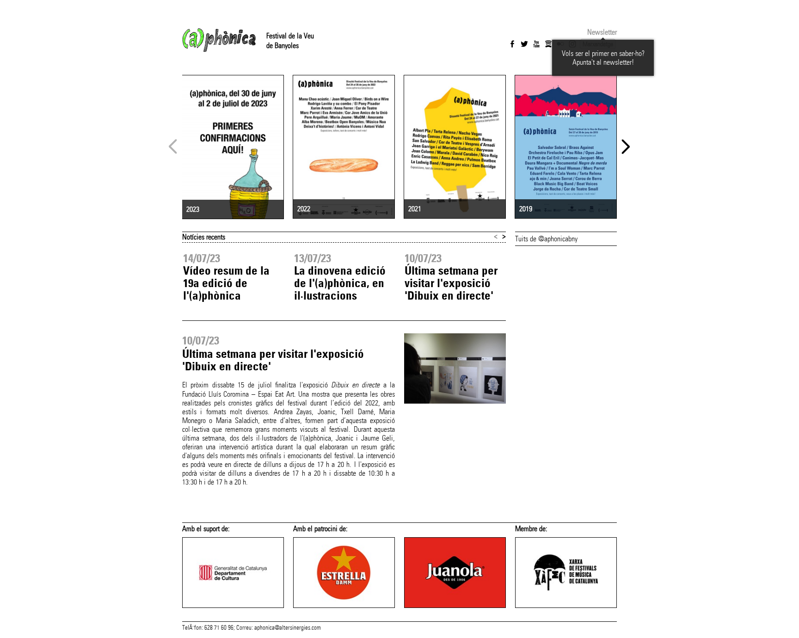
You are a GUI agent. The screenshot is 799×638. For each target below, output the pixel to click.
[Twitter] (524, 44)
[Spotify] (548, 44)
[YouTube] (536, 44)
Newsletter (602, 32)
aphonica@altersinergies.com (287, 628)
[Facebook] (512, 44)
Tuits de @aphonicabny (546, 238)
